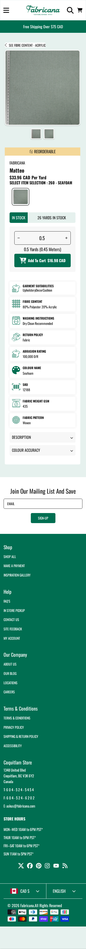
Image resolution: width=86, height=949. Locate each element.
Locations (10, 682)
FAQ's (7, 601)
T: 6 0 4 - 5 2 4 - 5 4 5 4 (19, 789)
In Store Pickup (14, 610)
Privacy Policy (14, 727)
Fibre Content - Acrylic (27, 45)
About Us (10, 664)
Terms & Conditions (17, 717)
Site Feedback (13, 628)
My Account (12, 638)
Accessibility (13, 745)
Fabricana (27, 905)
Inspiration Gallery (17, 574)
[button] (6, 10)
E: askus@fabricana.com (19, 805)
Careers (9, 691)
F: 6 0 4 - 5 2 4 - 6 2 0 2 (19, 797)
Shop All (10, 556)
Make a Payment (14, 565)
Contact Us (11, 619)
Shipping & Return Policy (21, 736)
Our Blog (10, 673)
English (59, 891)
